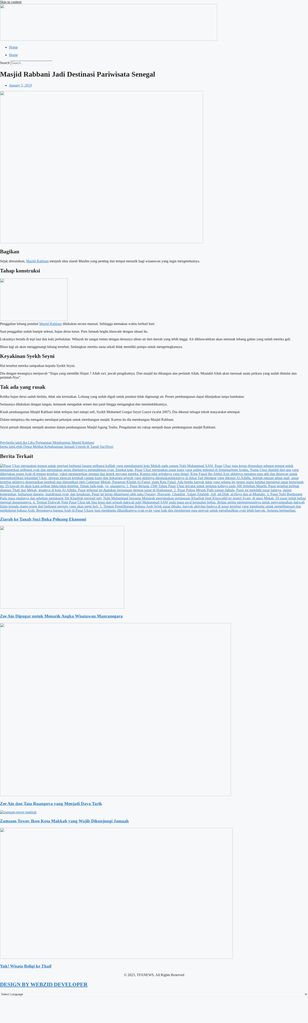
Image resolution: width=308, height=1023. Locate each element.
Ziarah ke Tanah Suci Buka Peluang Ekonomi (43, 519)
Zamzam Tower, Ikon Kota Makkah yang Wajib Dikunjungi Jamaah (64, 821)
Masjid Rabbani (37, 261)
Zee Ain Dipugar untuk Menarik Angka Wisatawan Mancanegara (61, 616)
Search (5, 63)
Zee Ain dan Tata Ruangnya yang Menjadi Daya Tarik (51, 803)
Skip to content (10, 2)
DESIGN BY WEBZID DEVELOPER (43, 984)
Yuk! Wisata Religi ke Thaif (25, 966)
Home (13, 47)
